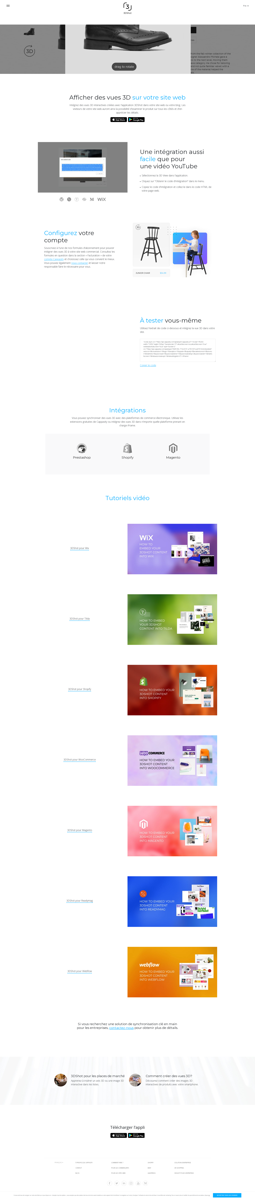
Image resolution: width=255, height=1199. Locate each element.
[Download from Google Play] (136, 119)
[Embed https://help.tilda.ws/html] (76, 199)
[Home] (127, 8)
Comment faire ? (117, 1163)
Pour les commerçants (120, 1168)
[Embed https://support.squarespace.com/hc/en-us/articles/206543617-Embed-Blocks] (84, 199)
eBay (149, 1168)
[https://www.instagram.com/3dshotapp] (131, 1183)
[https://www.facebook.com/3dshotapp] (109, 1183)
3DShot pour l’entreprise (184, 1173)
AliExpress (152, 1173)
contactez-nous (121, 1028)
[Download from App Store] (118, 119)
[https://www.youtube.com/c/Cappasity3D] (138, 1183)
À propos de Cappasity (84, 1163)
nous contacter (79, 263)
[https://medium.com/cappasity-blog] (145, 1183)
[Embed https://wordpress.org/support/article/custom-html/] (61, 199)
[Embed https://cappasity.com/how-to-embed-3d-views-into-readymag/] (69, 199)
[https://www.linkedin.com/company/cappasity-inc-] (124, 1183)
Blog (77, 1173)
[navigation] (8, 5)
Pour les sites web (118, 1173)
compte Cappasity (54, 259)
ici (209, 1195)
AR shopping (179, 1168)
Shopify (150, 1163)
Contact (79, 1168)
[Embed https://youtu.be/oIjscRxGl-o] (92, 199)
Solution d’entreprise (182, 1163)
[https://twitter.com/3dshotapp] (116, 1183)
